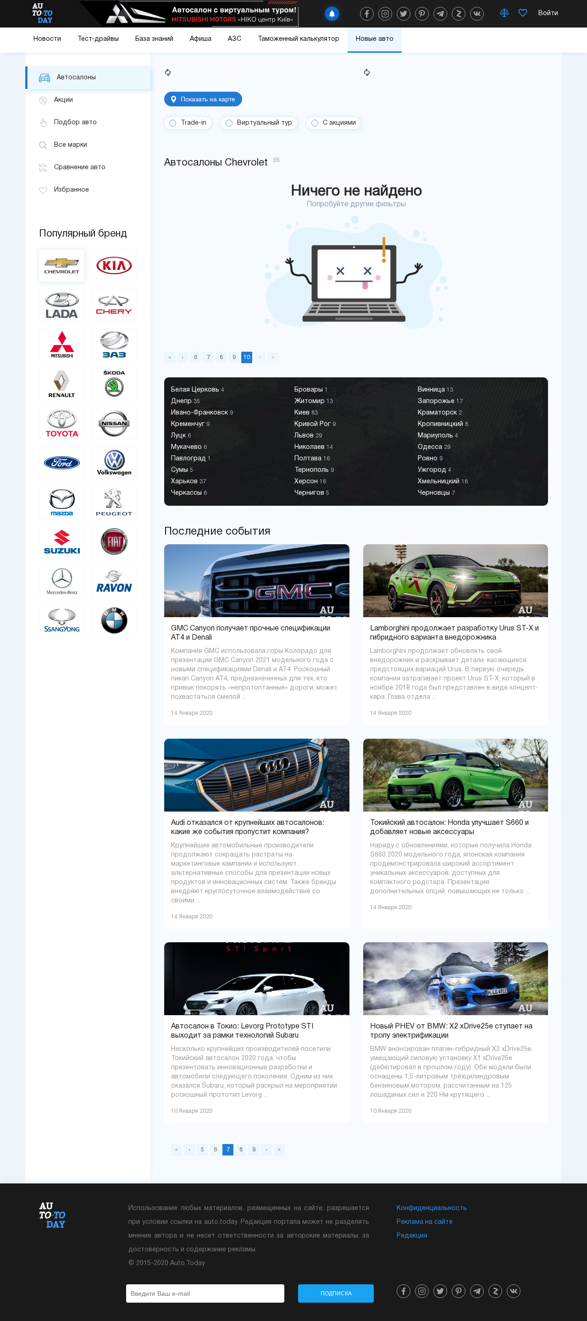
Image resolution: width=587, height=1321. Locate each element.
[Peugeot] (114, 502)
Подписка (336, 1293)
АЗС (234, 39)
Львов (308, 436)
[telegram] (440, 14)
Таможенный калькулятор (298, 39)
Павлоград (191, 459)
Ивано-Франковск (202, 413)
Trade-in (193, 123)
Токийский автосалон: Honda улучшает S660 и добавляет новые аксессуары (449, 827)
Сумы (182, 470)
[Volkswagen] (114, 463)
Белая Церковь (197, 390)
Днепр (185, 401)
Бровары (311, 390)
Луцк (181, 436)
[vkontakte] (477, 14)
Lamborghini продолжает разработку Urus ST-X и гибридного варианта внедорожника (454, 633)
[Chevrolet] (61, 265)
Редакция (412, 1236)
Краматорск (440, 413)
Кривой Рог (315, 424)
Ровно (430, 459)
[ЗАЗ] (114, 344)
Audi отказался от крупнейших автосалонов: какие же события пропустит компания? (247, 827)
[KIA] (114, 265)
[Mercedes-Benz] (61, 581)
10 (247, 357)
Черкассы (189, 493)
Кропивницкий (443, 424)
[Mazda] (61, 502)
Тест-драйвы (98, 39)
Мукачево (189, 447)
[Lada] (61, 305)
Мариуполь (438, 436)
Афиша (200, 39)
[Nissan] (114, 423)
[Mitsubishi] (61, 344)
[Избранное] (523, 13)
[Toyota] (61, 423)
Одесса (434, 447)
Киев (306, 413)
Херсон (310, 482)
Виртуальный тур (264, 123)
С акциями (339, 123)
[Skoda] (114, 384)
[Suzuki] (61, 541)
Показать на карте (208, 99)
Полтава (312, 459)
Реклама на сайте (425, 1222)
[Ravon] (114, 581)
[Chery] (114, 305)
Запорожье (440, 401)
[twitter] (403, 14)
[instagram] (385, 14)
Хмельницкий (443, 482)
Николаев (313, 447)
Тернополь (314, 470)
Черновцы (436, 493)
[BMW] (114, 620)
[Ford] (61, 463)
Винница (435, 390)
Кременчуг (190, 424)
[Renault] (61, 384)
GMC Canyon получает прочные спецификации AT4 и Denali (250, 633)
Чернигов (311, 493)
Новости (47, 39)
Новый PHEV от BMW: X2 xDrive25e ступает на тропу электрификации (451, 1031)
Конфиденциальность (432, 1208)
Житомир (313, 401)
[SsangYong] (61, 620)
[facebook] (367, 14)
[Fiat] (114, 541)
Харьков (188, 482)
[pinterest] (422, 14)
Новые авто (374, 39)
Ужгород (434, 470)
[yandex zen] (458, 14)
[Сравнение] (504, 13)
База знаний (154, 39)
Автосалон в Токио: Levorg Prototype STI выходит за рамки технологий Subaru (242, 1031)
